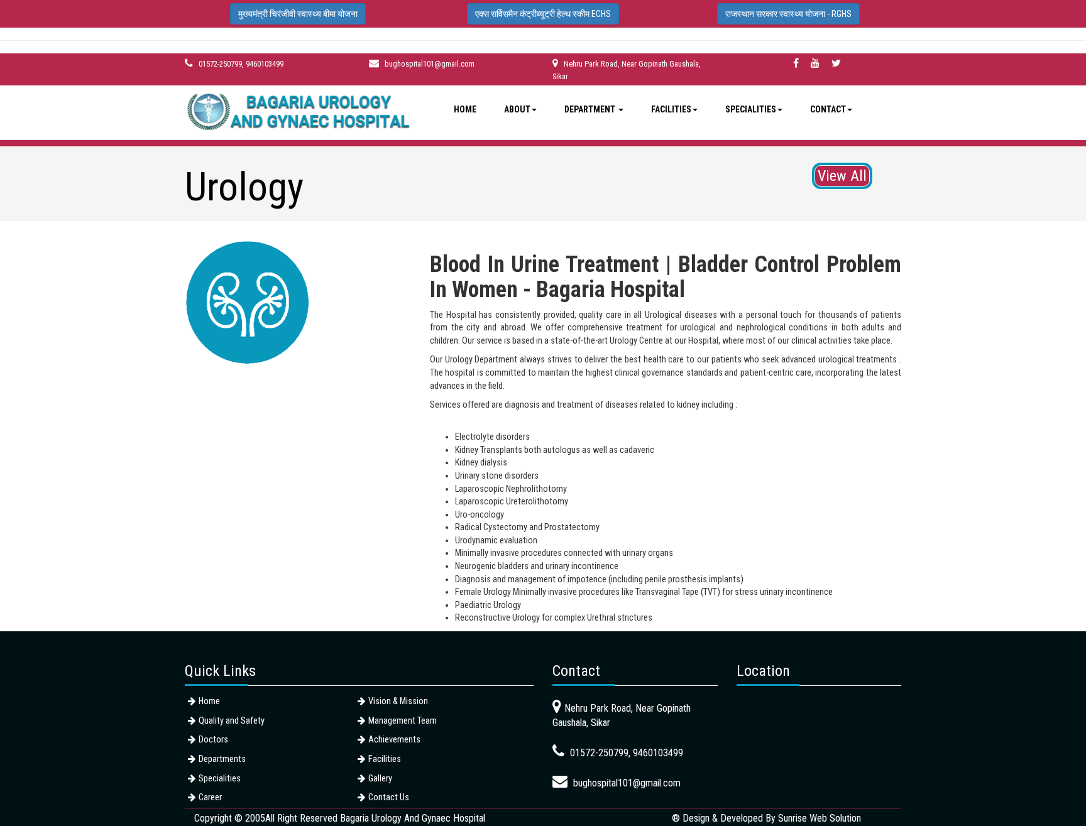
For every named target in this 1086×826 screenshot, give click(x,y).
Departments (222, 759)
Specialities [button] (750, 109)
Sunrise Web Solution (819, 818)
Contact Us (388, 797)
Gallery (380, 778)
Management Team (402, 720)
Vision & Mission (398, 701)
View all (842, 176)
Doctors (213, 739)
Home (465, 109)
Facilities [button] (671, 109)
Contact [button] (828, 109)
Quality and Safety (232, 720)
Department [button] (590, 109)
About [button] (517, 109)
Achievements (394, 739)
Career (210, 797)
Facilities (384, 759)
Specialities (220, 778)
